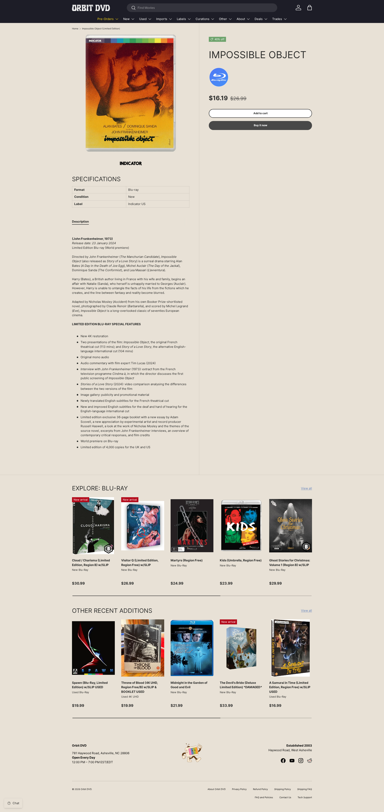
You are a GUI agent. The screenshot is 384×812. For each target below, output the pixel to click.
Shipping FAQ (304, 789)
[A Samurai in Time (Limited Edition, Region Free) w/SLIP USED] (290, 648)
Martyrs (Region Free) (187, 560)
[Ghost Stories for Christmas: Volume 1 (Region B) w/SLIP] (290, 525)
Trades (277, 19)
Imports (161, 19)
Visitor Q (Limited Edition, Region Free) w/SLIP (139, 562)
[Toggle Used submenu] (149, 19)
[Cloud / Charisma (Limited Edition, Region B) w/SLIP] (93, 525)
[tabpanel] (130, 343)
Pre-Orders (105, 19)
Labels (181, 19)
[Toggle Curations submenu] (212, 19)
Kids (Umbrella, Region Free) (241, 560)
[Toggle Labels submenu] (189, 19)
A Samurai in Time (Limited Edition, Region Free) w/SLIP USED (289, 687)
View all (306, 488)
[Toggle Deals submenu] (265, 19)
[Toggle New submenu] (132, 19)
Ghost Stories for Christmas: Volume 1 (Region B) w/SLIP (289, 562)
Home (75, 28)
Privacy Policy (239, 789)
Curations (202, 19)
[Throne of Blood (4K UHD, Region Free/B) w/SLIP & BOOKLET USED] (142, 648)
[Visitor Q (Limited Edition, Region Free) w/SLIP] (142, 525)
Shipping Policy (282, 789)
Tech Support (305, 797)
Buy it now (260, 125)
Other (223, 19)
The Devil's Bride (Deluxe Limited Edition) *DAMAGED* (241, 685)
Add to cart (260, 113)
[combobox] (202, 7)
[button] (309, 7)
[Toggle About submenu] (248, 19)
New (126, 19)
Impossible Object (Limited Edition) (101, 28)
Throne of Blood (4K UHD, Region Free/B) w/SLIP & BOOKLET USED (139, 687)
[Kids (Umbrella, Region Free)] (241, 525)
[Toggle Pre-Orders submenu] (116, 19)
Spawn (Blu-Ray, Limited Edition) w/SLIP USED (90, 685)
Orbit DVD (86, 789)
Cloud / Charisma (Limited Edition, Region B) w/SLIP (91, 562)
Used (143, 19)
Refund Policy (260, 789)
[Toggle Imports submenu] (170, 19)
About (241, 19)
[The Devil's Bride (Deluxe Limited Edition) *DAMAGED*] (241, 648)
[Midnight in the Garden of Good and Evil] (192, 648)
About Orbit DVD (217, 789)
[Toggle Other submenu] (230, 19)
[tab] (80, 221)
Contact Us (285, 797)
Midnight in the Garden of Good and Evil (189, 685)
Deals (259, 19)
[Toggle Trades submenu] (285, 19)
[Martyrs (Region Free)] (192, 525)
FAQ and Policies (264, 797)
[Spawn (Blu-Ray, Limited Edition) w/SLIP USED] (93, 648)
